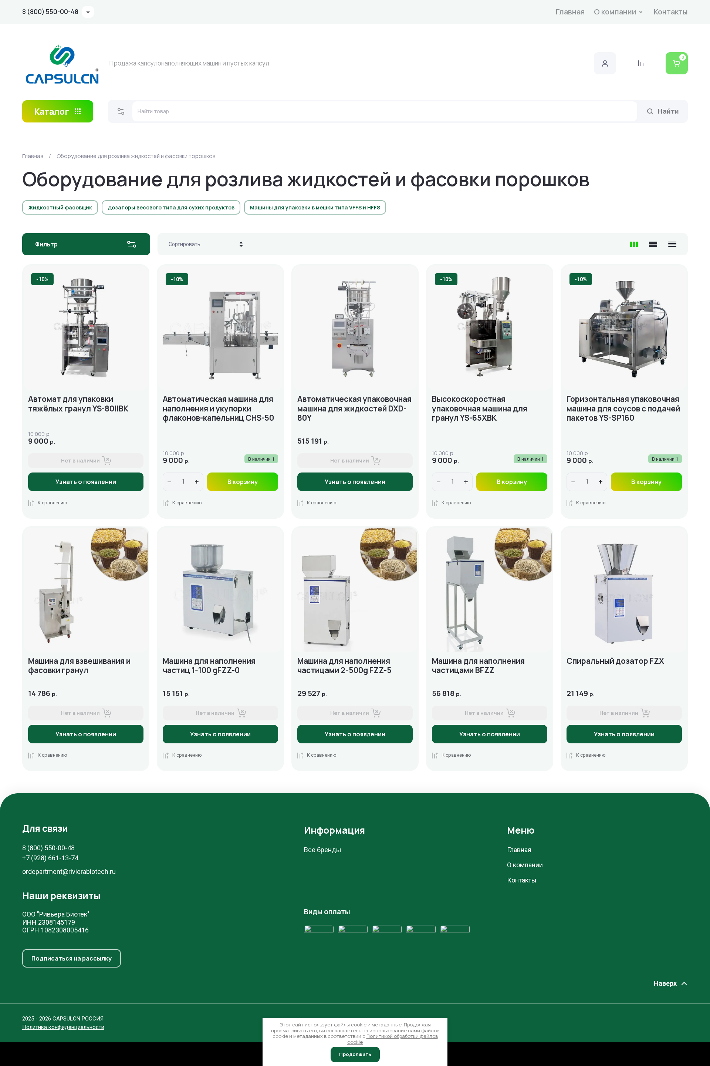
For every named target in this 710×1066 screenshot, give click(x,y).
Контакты (671, 12)
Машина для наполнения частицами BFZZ (478, 665)
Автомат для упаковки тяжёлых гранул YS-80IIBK (78, 403)
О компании (615, 12)
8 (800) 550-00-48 (50, 11)
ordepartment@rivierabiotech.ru (69, 871)
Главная (570, 12)
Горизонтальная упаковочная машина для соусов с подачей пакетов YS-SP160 (623, 408)
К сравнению (52, 502)
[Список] (653, 244)
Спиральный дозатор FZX (615, 661)
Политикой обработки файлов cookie (392, 1039)
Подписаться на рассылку (71, 958)
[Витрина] (633, 244)
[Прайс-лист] (672, 244)
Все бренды (322, 850)
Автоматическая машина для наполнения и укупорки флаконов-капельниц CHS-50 (218, 408)
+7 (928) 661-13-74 (50, 858)
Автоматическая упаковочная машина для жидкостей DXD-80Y (354, 408)
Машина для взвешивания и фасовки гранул (79, 665)
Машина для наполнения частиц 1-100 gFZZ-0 (209, 665)
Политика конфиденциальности (63, 1027)
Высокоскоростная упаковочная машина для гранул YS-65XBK (479, 408)
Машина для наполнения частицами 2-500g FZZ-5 (344, 665)
